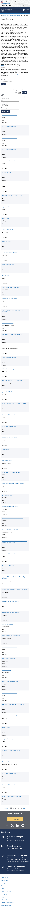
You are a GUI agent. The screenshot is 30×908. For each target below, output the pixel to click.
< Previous (5, 808)
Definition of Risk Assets (7, 229)
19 (21, 808)
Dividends (4, 184)
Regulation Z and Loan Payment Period (11, 635)
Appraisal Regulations (7, 495)
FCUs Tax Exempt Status (7, 624)
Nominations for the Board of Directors (11, 472)
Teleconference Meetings (8, 264)
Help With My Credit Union (7, 5)
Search (3, 79)
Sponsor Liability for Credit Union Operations (12, 518)
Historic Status (4, 104)
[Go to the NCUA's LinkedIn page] (17, 825)
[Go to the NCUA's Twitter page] (12, 825)
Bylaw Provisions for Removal (9, 357)
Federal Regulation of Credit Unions (10, 529)
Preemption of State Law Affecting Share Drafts (13, 704)
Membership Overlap (7, 762)
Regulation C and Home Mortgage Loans (11, 796)
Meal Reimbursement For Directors (10, 506)
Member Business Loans (7, 323)
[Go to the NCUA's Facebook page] (7, 825)
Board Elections (5, 449)
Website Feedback (6, 905)
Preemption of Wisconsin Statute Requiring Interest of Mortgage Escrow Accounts (14, 541)
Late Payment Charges (7, 460)
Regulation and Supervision (13, 15)
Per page (15, 92)
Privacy (3, 897)
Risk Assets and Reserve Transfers (10, 716)
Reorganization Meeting (7, 739)
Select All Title (5, 98)
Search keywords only (8, 86)
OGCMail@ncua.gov (5, 65)
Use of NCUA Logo (6, 172)
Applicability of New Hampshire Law (10, 392)
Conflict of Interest (6, 241)
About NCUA (4, 877)
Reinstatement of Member (8, 565)
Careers (3, 886)
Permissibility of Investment (8, 658)
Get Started (15, 819)
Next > (24, 808)
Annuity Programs (6, 727)
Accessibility (4, 880)
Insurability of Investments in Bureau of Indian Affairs (14, 589)
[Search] (24, 10)
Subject (3, 100)
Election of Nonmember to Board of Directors (13, 483)
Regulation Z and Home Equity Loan (10, 681)
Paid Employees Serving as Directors (10, 601)
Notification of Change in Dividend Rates (11, 750)
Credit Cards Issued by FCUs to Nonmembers (12, 380)
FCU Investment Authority (8, 369)
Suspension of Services (7, 207)
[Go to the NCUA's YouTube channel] (23, 825)
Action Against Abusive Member (9, 252)
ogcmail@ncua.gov (21, 74)
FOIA (2, 888)
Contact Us (22, 5)
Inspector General (6, 891)
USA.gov (3, 900)
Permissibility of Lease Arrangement (10, 287)
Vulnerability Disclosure (7, 902)
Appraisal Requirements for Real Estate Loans (12, 195)
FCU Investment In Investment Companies (12, 334)
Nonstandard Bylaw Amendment (9, 115)
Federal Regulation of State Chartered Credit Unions (14, 403)
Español (16, 5)
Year (2, 107)
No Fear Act (4, 894)
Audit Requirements (6, 218)
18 (18, 808)
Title (2, 95)
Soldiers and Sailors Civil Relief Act (10, 346)
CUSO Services (5, 275)
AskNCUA (3, 883)
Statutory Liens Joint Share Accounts (10, 612)
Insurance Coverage (6, 670)
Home (4, 15)
